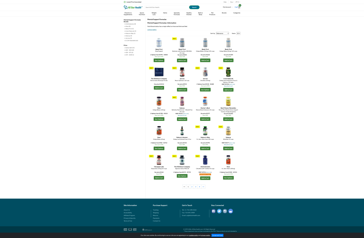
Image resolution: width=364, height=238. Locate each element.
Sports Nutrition (142, 13)
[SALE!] (182, 42)
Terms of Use (128, 221)
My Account (227, 7)
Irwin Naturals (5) (131, 31)
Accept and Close (217, 235)
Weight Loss (154, 13)
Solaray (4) (129, 36)
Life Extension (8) (131, 24)
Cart (237, 7)
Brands (224, 13)
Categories (236, 13)
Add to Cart (182, 60)
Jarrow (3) (129, 38)
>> (203, 187)
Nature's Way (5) (130, 33)
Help (225, 2)
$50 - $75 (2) (129, 52)
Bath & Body (200, 13)
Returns (155, 215)
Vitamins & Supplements (128, 13)
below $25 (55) (130, 47)
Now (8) (128, 26)
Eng (231, 2)
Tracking (155, 210)
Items (234, 33)
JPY (237, 2)
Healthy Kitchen (189, 13)
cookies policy (193, 235)
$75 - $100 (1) (130, 55)
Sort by (212, 33)
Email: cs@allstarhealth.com (191, 215)
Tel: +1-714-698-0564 (189, 210)
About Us (127, 210)
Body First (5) (130, 28)
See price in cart (228, 86)
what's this (232, 84)
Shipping (156, 212)
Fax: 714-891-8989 (188, 212)
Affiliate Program (129, 215)
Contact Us (156, 221)
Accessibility (128, 212)
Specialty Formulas (177, 13)
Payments (156, 218)
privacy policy (205, 235)
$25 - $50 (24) (130, 50)
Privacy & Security (129, 218)
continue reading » (152, 29)
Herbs (165, 13)
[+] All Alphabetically (132, 40)
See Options (159, 60)
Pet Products (212, 13)
